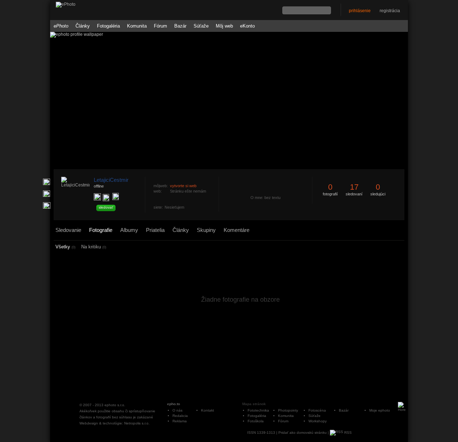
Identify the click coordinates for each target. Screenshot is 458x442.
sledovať (106, 207)
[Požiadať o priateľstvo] (97, 196)
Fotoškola (256, 421)
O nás (177, 410)
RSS (347, 432)
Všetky (65, 246)
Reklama (179, 421)
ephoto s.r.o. (114, 405)
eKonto (247, 26)
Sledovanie (68, 230)
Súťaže (201, 26)
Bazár (180, 26)
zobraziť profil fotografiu (217, 173)
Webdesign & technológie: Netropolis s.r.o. (114, 423)
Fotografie (100, 230)
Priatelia (155, 230)
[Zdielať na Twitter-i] (46, 193)
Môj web (224, 26)
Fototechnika (258, 410)
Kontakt (207, 410)
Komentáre (236, 230)
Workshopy (317, 421)
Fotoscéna (317, 410)
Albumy (129, 230)
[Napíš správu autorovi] (106, 197)
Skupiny (206, 230)
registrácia (390, 10)
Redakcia (180, 416)
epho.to (173, 404)
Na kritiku (93, 246)
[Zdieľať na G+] (46, 182)
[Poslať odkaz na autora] (115, 196)
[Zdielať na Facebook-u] (46, 205)
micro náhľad (383, 247)
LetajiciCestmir (111, 180)
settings (400, 247)
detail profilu (217, 221)
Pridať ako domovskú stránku (302, 432)
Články (82, 26)
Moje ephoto (379, 410)
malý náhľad (387, 247)
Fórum (160, 26)
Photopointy (288, 410)
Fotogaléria (108, 26)
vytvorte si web (183, 186)
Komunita (137, 26)
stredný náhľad (392, 247)
